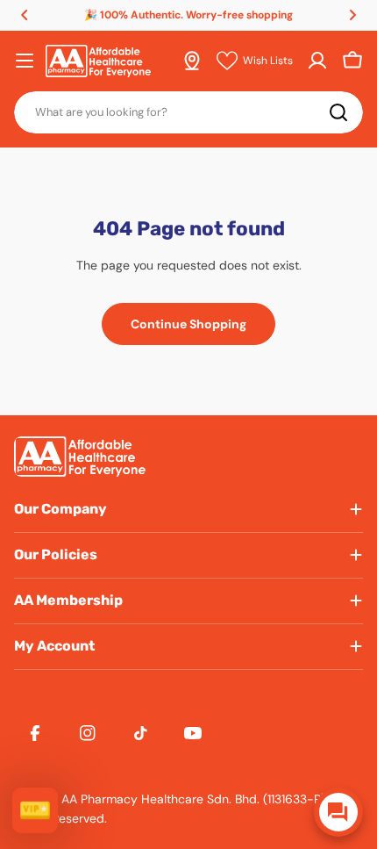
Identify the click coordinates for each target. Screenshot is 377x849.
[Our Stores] (192, 60)
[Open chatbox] (338, 812)
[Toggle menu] (24, 60)
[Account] (317, 60)
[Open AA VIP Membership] (35, 810)
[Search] (338, 112)
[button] (24, 14)
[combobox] (188, 112)
